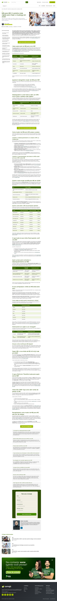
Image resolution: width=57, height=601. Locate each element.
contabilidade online (17, 51)
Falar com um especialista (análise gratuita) (26, 128)
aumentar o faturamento (33, 323)
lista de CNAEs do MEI (32, 86)
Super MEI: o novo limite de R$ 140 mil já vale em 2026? (6, 53)
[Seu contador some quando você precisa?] (28, 579)
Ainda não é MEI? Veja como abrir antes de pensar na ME (6, 59)
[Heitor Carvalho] (16, 529)
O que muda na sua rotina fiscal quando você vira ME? (6, 46)
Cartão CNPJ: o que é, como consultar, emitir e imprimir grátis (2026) (25, 551)
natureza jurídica (15, 409)
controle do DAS (34, 90)
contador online (17, 177)
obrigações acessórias (29, 150)
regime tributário (26, 121)
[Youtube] (10, 595)
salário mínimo (36, 405)
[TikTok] (12, 595)
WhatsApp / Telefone (20, 508)
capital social (34, 401)
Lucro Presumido (37, 164)
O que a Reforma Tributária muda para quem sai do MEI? (6, 56)
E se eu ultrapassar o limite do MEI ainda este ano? (6, 51)
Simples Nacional (23, 48)
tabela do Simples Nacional (16, 244)
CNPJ (2, 11)
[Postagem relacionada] (6, 541)
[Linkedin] (22, 528)
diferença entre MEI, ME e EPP (33, 75)
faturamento (14, 91)
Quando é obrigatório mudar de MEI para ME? (5, 35)
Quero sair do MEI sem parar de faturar (26, 42)
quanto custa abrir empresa (16, 233)
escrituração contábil (22, 249)
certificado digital (21, 172)
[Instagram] (5, 595)
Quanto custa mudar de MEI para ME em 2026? (6, 43)
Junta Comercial (24, 146)
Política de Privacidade (46, 598)
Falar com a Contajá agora (27, 426)
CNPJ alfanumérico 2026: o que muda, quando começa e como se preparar (26, 539)
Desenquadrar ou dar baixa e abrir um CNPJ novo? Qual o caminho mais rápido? (6, 38)
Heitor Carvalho (6, 23)
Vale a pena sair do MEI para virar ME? (5, 33)
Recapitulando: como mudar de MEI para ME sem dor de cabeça (6, 62)
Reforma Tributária (35, 37)
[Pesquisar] (27, 2)
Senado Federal (25, 358)
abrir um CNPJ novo (19, 418)
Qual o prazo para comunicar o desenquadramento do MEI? (6, 49)
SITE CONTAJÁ (52, 2)
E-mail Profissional (20, 504)
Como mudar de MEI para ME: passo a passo (5, 41)
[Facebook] (3, 595)
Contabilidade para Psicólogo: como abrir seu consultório (23, 545)
